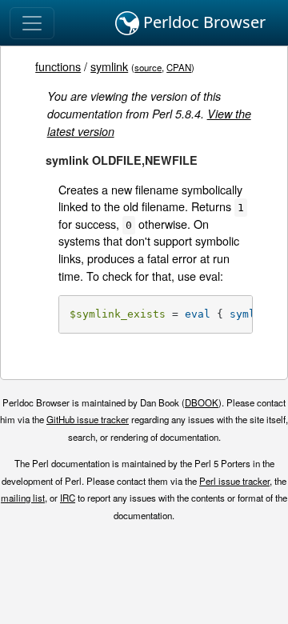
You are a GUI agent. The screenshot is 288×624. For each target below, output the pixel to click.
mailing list (23, 497)
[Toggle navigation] (32, 23)
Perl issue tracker (234, 480)
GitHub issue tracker (87, 419)
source (148, 67)
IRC (67, 497)
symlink (109, 66)
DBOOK (201, 402)
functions (58, 66)
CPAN (178, 67)
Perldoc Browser (202, 22)
